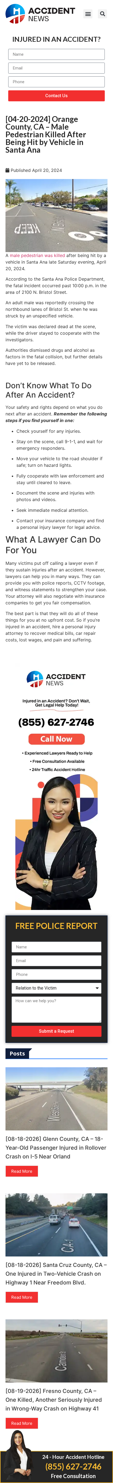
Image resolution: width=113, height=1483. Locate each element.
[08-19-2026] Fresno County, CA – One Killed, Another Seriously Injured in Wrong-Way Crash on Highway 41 (53, 1400)
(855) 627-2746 (73, 1466)
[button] (87, 13)
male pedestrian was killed (37, 255)
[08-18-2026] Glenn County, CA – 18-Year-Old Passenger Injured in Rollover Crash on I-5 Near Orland (55, 1148)
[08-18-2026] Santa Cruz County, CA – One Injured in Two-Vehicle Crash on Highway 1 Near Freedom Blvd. (56, 1274)
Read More (21, 1171)
